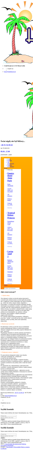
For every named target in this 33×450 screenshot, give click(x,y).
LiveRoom (3, 448)
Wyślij (2, 419)
